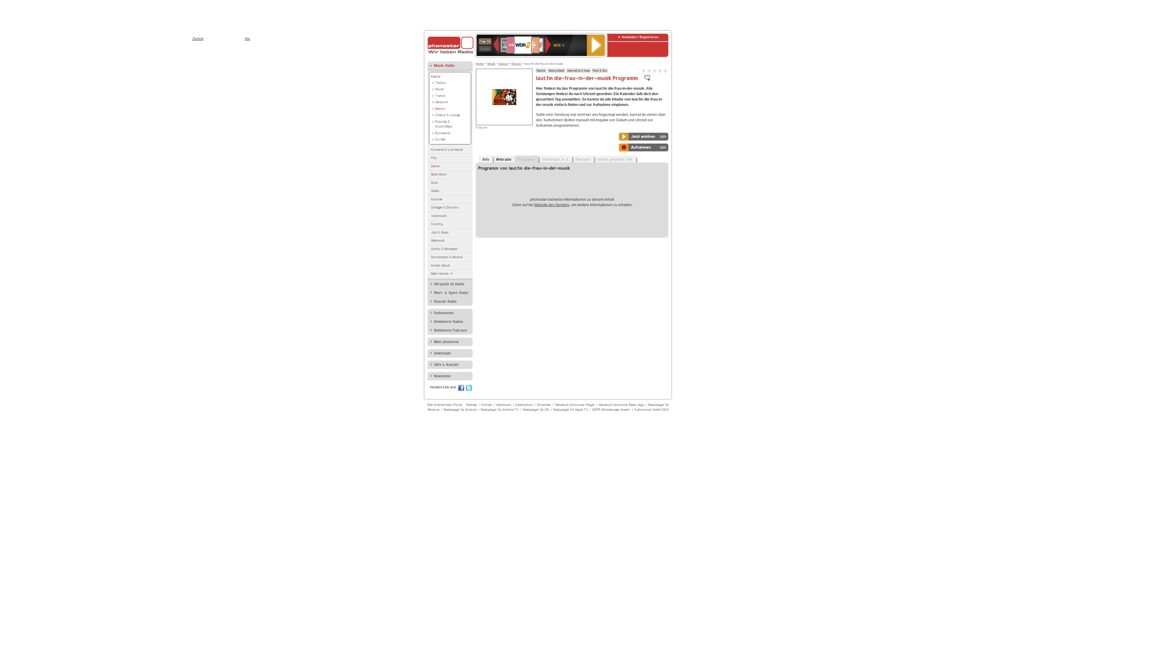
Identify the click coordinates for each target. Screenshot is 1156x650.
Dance (435, 76)
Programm (526, 159)
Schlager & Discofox (444, 207)
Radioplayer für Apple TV (570, 410)
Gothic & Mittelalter (444, 249)
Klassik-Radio (445, 301)
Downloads (442, 353)
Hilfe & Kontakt (446, 365)
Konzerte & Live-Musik (447, 150)
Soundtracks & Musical (446, 257)
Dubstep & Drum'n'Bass (443, 124)
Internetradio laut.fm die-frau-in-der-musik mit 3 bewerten (654, 70)
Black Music (439, 174)
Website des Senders (551, 205)
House (439, 89)
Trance (440, 96)
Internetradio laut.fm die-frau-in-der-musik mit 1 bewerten (644, 70)
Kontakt (486, 405)
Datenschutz (524, 405)
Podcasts (583, 159)
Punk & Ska (600, 70)
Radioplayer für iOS (536, 410)
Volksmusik (438, 216)
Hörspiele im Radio (449, 284)
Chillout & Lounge (447, 115)
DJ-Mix (440, 139)
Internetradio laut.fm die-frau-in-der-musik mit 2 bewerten (649, 70)
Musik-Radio (444, 65)
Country (437, 224)
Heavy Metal (556, 70)
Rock (434, 183)
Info (486, 159)
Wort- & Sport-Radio (451, 293)
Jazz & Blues (440, 232)
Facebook (461, 388)
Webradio (503, 159)
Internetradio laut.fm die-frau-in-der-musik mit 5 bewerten (665, 70)
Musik (491, 63)
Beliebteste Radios (448, 322)
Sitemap (471, 405)
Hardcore (441, 102)
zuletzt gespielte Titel (614, 159)
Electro (440, 109)
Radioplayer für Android (460, 410)
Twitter (469, 388)
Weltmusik (438, 241)
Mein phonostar (446, 342)
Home (480, 63)
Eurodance (442, 133)
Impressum (503, 405)
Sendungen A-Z (555, 159)
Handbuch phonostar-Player (575, 405)
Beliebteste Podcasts (450, 330)
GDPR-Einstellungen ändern (611, 410)
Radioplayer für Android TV (500, 410)
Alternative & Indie (578, 70)
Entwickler (544, 405)
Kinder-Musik (440, 266)
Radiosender (444, 313)
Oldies (435, 191)
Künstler (437, 199)
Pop (434, 158)
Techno (440, 83)
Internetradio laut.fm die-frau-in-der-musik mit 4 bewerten (660, 70)
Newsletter (442, 376)
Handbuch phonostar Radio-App (621, 405)
